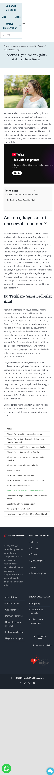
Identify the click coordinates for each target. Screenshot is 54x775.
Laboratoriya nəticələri (37, 611)
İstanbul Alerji (28, 678)
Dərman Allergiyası (14, 615)
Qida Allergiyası (38, 560)
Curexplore (39, 678)
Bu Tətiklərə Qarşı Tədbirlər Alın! (21, 200)
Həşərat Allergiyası (14, 638)
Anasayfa (8, 46)
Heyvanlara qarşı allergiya (13, 624)
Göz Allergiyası (12, 609)
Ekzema (34, 548)
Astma (17, 46)
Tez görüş (35, 603)
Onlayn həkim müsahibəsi (37, 621)
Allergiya (35, 542)
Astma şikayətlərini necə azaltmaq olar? (22, 194)
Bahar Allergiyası (38, 573)
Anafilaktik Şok (12, 603)
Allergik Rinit (11, 597)
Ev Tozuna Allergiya (14, 632)
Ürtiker (34, 554)
